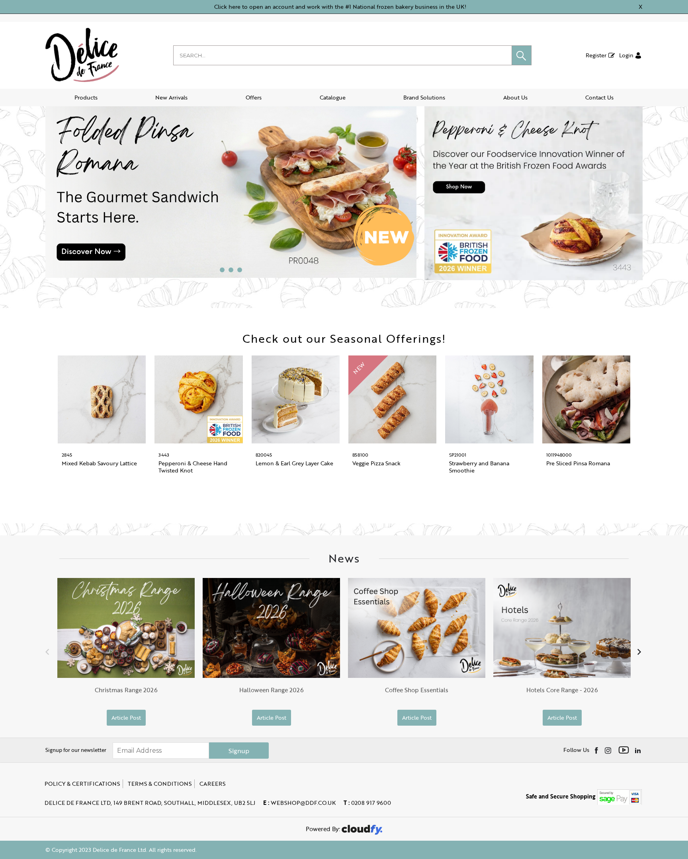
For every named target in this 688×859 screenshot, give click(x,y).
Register (596, 55)
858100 (360, 454)
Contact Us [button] (599, 97)
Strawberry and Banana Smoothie (479, 466)
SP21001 (457, 454)
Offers (254, 97)
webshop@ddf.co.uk (299, 802)
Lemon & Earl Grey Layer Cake (294, 463)
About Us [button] (515, 97)
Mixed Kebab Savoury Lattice (99, 463)
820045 (264, 454)
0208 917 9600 (367, 802)
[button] (522, 55)
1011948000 (559, 454)
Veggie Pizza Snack (376, 463)
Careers (212, 783)
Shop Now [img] (101, 494)
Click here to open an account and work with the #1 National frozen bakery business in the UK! (340, 6)
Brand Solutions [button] (424, 97)
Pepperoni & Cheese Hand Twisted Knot (192, 466)
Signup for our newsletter (75, 750)
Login (626, 55)
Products (86, 97)
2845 (67, 454)
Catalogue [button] (333, 97)
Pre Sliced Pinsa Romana (578, 463)
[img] (597, 750)
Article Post (126, 717)
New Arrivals (171, 97)
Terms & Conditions (160, 783)
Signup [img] (239, 751)
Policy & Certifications (82, 783)
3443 (163, 454)
